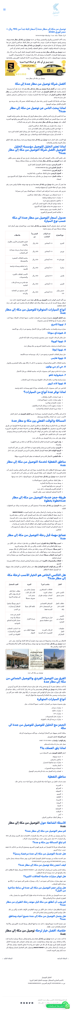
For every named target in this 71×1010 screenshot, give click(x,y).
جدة (53, 35)
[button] (57, 1006)
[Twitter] (29, 1003)
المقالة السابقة (63, 958)
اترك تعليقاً (62, 35)
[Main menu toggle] (4, 9)
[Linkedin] (21, 1003)
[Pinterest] (24, 1003)
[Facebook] (32, 1003)
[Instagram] (27, 1003)
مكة (56, 35)
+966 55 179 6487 (45, 740)
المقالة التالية (7, 958)
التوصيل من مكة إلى (37, 824)
